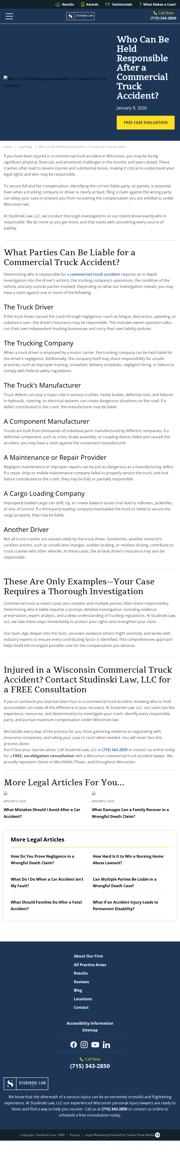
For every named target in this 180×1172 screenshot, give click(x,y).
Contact (81, 1007)
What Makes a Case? (159, 4)
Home (8, 147)
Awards (92, 4)
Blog (78, 990)
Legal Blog (25, 147)
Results (68, 4)
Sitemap (90, 1030)
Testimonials (122, 4)
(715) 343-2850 (163, 18)
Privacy (75, 1135)
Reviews (81, 981)
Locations (83, 998)
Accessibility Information (90, 1023)
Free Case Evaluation (146, 122)
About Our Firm (88, 956)
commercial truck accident (95, 274)
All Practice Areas (90, 964)
